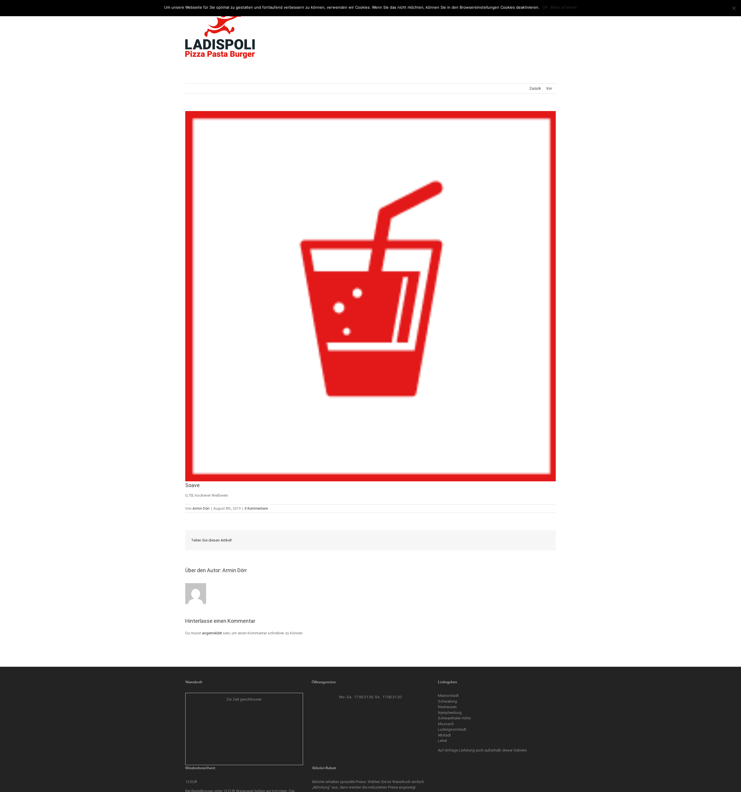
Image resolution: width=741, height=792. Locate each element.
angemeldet (212, 633)
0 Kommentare (256, 508)
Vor (549, 88)
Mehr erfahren (564, 7)
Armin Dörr (201, 508)
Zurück (535, 88)
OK (545, 7)
